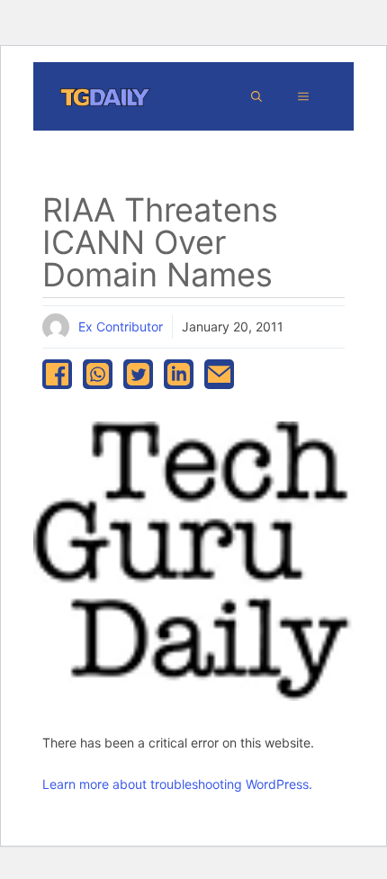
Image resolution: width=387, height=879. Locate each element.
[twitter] (138, 374)
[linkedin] (179, 374)
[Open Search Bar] (256, 96)
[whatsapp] (97, 374)
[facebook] (57, 374)
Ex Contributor (120, 326)
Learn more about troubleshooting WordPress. (177, 784)
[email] (219, 374)
